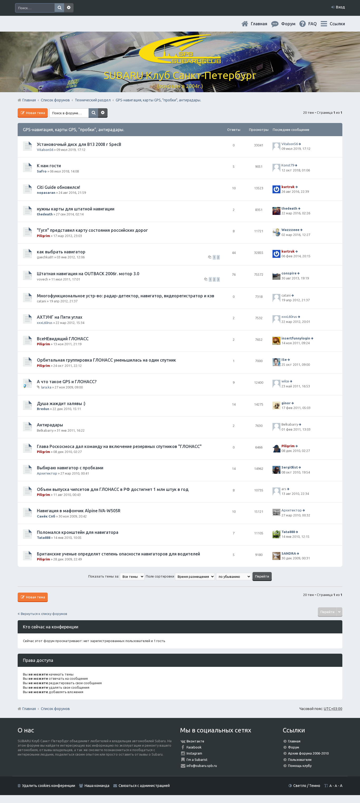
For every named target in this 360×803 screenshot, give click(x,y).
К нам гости (49, 165)
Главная (263, 23)
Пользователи (300, 759)
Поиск (59, 8)
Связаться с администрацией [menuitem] (144, 786)
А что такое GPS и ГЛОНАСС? (66, 381)
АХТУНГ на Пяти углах (59, 317)
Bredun (43, 409)
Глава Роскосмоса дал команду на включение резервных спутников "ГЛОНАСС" (119, 446)
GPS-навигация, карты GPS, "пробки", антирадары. (73, 129)
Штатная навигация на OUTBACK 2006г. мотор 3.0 (88, 273)
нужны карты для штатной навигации (75, 208)
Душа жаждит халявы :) (61, 403)
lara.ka (46, 387)
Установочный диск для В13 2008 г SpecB (79, 144)
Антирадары (50, 424)
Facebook (194, 747)
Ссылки (337, 23)
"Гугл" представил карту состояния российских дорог (92, 230)
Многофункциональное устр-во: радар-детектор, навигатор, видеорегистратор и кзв (125, 295)
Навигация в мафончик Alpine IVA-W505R (78, 510)
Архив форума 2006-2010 (308, 753)
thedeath (45, 214)
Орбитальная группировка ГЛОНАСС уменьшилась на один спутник (106, 360)
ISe (284, 360)
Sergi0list (289, 467)
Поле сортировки (160, 576)
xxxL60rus (44, 322)
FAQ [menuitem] (317, 23)
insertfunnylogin (295, 338)
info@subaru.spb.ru (202, 765)
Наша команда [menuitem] (97, 786)
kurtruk (288, 187)
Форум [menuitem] (292, 23)
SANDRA (288, 553)
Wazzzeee (290, 229)
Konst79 (287, 165)
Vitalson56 (45, 149)
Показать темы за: (104, 576)
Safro (42, 171)
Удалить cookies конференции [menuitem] (48, 786)
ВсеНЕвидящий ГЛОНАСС (63, 338)
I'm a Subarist (197, 759)
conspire (288, 273)
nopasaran (46, 192)
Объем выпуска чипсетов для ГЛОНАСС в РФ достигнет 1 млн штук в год (112, 489)
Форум (293, 747)
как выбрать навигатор (61, 251)
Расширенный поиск (69, 8)
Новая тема (35, 113)
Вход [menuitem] (340, 7)
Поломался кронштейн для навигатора (77, 532)
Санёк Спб (46, 516)
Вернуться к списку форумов (44, 613)
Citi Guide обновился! (58, 187)
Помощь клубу (300, 765)
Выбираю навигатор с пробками (70, 467)
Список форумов (55, 709)
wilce (285, 381)
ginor (286, 403)
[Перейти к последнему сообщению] (300, 144)
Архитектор (47, 473)
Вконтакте (195, 741)
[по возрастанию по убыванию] (234, 576)
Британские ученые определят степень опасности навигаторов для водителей (118, 553)
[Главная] (180, 60)
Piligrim (43, 236)
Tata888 (43, 537)
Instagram (194, 753)
